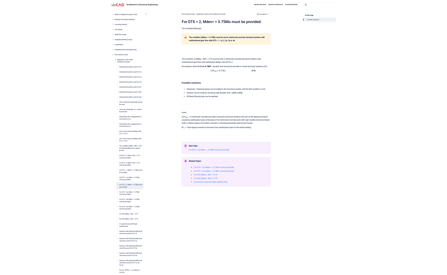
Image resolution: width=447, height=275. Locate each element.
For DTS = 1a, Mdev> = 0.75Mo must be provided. (129, 179)
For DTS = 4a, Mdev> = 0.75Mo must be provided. (129, 208)
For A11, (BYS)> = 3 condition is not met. (129, 271)
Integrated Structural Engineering (125, 49)
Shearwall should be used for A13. (130, 72)
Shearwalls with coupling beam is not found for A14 (130, 125)
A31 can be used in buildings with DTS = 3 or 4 (130, 132)
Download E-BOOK (291, 4)
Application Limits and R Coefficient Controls (125, 61)
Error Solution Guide (121, 54)
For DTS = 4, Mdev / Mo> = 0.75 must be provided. (129, 164)
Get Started (118, 29)
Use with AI (263, 14)
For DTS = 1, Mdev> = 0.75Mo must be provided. (130, 171)
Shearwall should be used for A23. (130, 97)
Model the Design (120, 34)
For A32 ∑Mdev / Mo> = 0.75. (128, 219)
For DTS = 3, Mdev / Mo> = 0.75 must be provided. (129, 157)
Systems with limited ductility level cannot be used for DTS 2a (130, 240)
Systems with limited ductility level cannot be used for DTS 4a (130, 254)
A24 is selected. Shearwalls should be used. (130, 103)
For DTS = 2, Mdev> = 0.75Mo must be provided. (130, 186)
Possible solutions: (313, 19)
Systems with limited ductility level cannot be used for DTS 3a (130, 247)
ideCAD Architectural (276, 4)
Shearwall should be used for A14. (130, 77)
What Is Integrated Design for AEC (126, 14)
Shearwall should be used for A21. (130, 87)
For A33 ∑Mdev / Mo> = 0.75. (128, 214)
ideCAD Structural (260, 4)
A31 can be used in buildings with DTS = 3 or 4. (130, 140)
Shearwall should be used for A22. (130, 92)
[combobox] (319, 4)
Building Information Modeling (125, 19)
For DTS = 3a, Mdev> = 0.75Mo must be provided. (129, 200)
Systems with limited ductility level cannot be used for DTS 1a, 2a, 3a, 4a (130, 263)
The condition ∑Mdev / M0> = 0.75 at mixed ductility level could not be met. (130, 148)
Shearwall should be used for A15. (130, 82)
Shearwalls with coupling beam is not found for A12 (130, 118)
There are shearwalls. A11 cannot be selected (130, 111)
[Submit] (306, 5)
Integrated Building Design (123, 39)
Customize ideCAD (121, 24)
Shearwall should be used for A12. (130, 67)
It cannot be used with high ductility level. (128, 225)
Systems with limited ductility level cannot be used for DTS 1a (130, 232)
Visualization (119, 44)
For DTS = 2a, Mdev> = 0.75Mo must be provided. (129, 193)
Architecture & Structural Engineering (142, 5)
